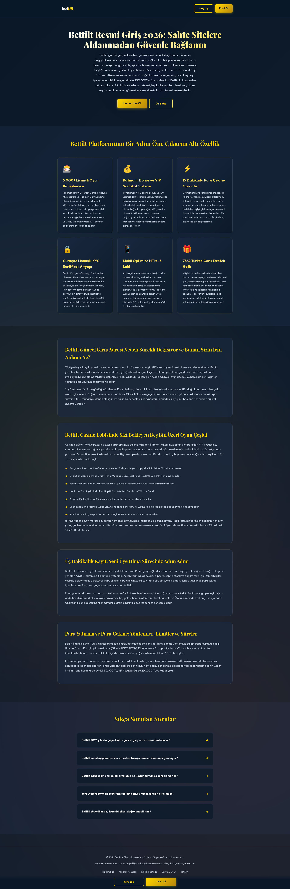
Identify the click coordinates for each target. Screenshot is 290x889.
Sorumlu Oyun (169, 871)
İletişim (184, 871)
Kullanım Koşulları (128, 871)
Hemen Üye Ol (132, 103)
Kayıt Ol (223, 8)
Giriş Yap (204, 8)
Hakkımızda (108, 871)
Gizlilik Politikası (149, 871)
